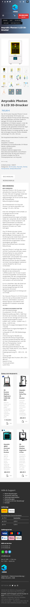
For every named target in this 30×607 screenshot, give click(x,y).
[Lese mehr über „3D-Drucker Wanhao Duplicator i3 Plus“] (23, 476)
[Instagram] (7, 1)
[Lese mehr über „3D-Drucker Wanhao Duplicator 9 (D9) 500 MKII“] (7, 423)
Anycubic (19, 167)
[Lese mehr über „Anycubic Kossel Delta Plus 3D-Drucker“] (23, 421)
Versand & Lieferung (11, 495)
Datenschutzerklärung (17, 576)
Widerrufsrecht (6, 578)
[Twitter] (10, 1)
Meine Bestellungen (11, 494)
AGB (13, 578)
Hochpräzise (5, 168)
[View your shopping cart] (14, 16)
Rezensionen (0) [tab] (8, 181)
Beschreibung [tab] (8, 177)
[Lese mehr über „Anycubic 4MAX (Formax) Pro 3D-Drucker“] (7, 476)
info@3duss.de (5, 556)
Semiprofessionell (15, 168)
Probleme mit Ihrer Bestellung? (14, 501)
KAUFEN (23, 16)
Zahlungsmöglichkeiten (12, 497)
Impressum (4, 576)
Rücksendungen (10, 499)
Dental (25, 167)
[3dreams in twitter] (12, 585)
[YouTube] (5, 1)
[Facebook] (2, 1)
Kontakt (7, 503)
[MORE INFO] (10, 423)
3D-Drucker (12, 167)
